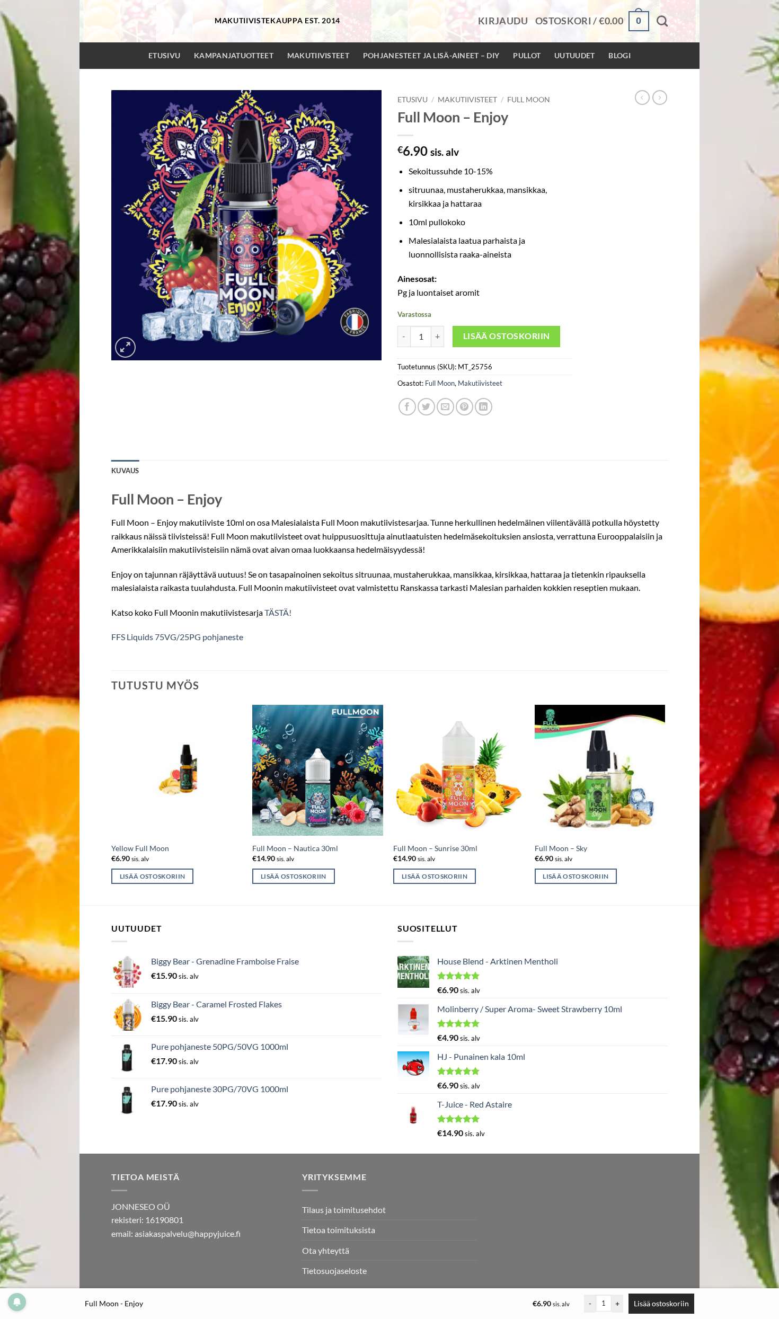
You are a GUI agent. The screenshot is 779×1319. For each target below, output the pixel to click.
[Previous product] (659, 97)
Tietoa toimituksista (338, 1230)
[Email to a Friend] (445, 406)
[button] (503, 21)
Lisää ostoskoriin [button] (152, 876)
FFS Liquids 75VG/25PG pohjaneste (177, 637)
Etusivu (164, 55)
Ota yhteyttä (325, 1250)
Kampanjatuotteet (233, 55)
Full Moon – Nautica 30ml (295, 848)
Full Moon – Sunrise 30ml (435, 848)
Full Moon (528, 99)
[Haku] (662, 21)
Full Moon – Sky (561, 848)
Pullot (527, 55)
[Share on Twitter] (426, 406)
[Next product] (642, 97)
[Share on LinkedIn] (483, 406)
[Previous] (112, 804)
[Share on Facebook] (407, 406)
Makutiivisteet (318, 55)
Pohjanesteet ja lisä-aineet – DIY (431, 55)
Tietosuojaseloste (334, 1270)
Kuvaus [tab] (125, 470)
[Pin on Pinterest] (464, 406)
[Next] (664, 804)
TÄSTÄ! (277, 612)
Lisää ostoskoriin (506, 336)
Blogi (619, 55)
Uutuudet (574, 55)
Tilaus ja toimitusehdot (344, 1210)
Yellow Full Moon (140, 848)
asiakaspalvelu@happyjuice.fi (188, 1233)
